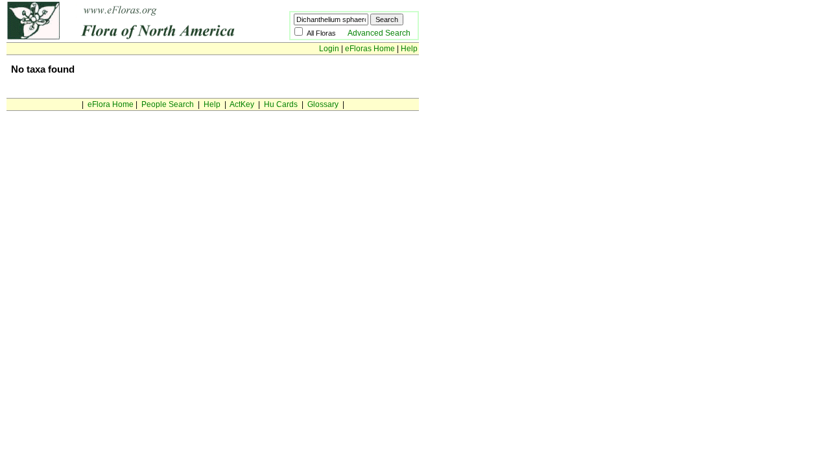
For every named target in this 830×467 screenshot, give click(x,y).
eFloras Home (370, 48)
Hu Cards (281, 104)
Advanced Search (379, 33)
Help (409, 48)
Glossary (322, 104)
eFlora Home (111, 104)
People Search (167, 104)
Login (329, 48)
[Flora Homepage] (128, 37)
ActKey (242, 104)
